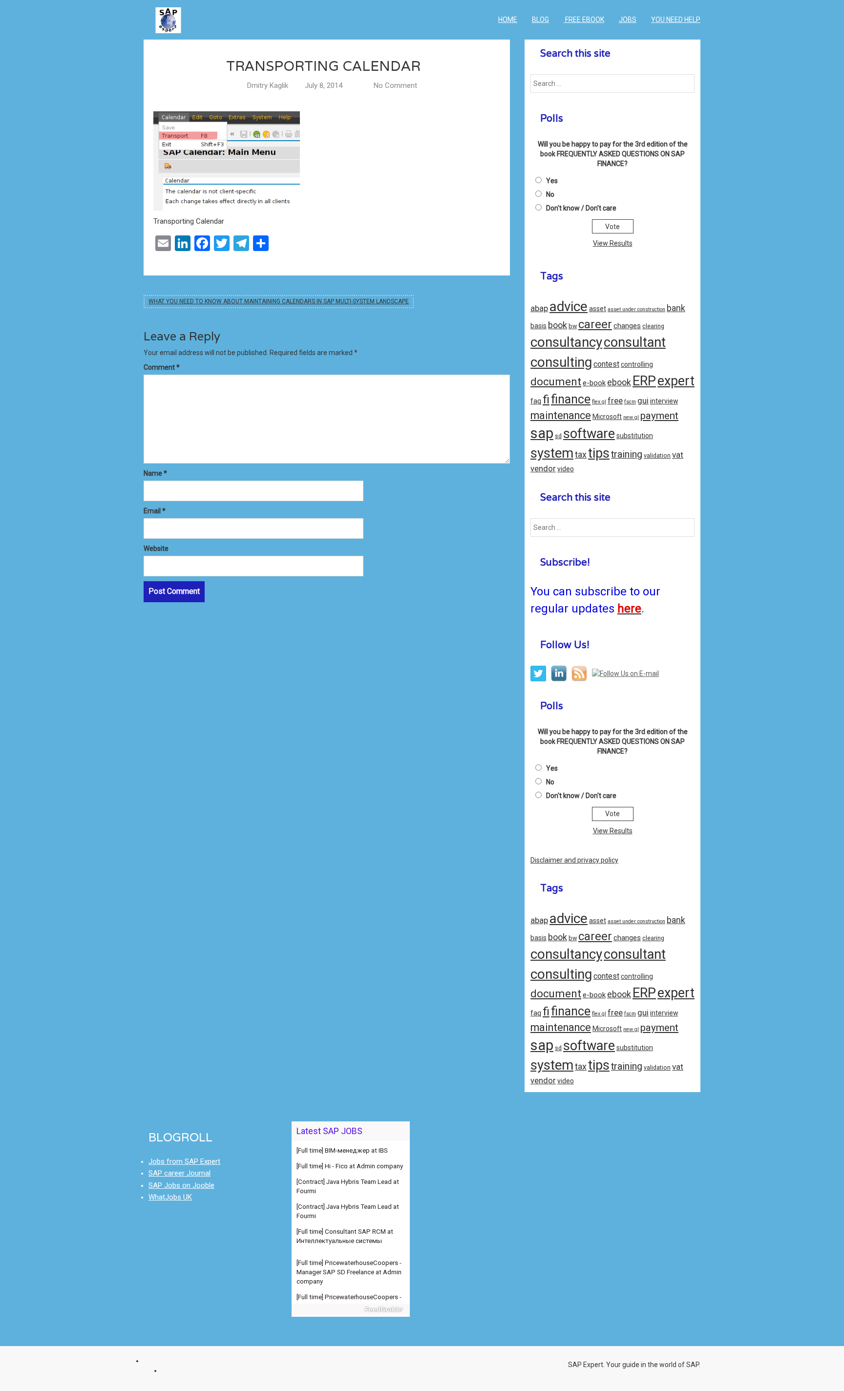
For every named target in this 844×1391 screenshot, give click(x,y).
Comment (162, 367)
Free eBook (584, 19)
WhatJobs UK (170, 1197)
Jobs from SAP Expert (184, 1161)
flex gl (599, 402)
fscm (630, 402)
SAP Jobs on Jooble (181, 1185)
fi (546, 399)
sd (558, 436)
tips (599, 453)
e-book (594, 383)
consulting (561, 362)
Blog (540, 19)
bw (573, 326)
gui (643, 400)
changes (627, 325)
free (615, 400)
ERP (644, 381)
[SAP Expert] (168, 12)
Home (507, 19)
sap (541, 433)
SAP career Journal (179, 1173)
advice (568, 306)
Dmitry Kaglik (267, 85)
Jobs (627, 19)
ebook (619, 382)
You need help (675, 19)
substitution (634, 436)
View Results (613, 243)
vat (677, 455)
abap (539, 308)
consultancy (566, 342)
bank (676, 308)
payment (659, 416)
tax (581, 455)
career (595, 324)
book (557, 325)
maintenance (560, 415)
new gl (631, 417)
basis (538, 326)
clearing (653, 326)
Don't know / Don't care (581, 208)
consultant (635, 342)
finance (571, 399)
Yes (552, 181)
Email (155, 511)
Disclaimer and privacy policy (574, 860)
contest (606, 364)
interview (664, 401)
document (555, 381)
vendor (543, 468)
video (565, 469)
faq (535, 401)
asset (597, 309)
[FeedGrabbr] (351, 1309)
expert (676, 381)
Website (156, 548)
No (550, 194)
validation (657, 455)
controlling (637, 364)
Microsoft (607, 417)
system (551, 453)
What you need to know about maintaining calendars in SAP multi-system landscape (278, 301)
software (589, 434)
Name (155, 473)
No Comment (395, 85)
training (626, 454)
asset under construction (636, 309)
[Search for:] (612, 83)
